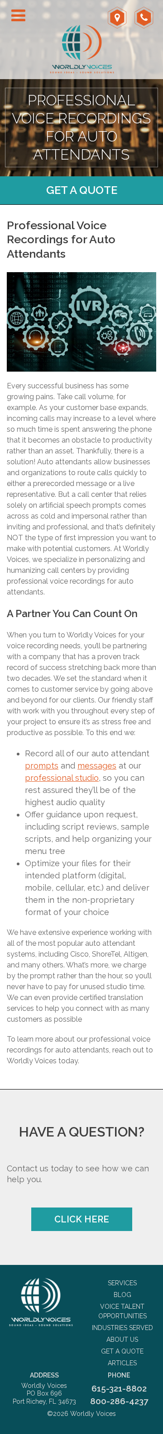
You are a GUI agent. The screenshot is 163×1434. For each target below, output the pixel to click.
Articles (122, 1363)
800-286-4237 (119, 1401)
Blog (122, 1294)
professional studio (62, 778)
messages (96, 765)
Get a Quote (81, 190)
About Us (122, 1339)
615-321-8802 (119, 1388)
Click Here (81, 1219)
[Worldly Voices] (41, 1302)
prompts (41, 765)
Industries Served (122, 1327)
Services (122, 1283)
